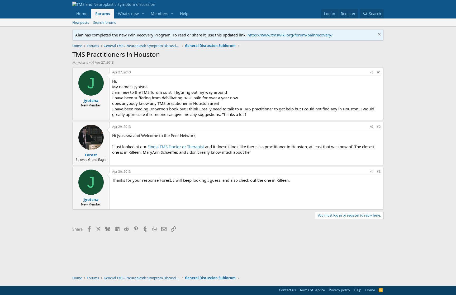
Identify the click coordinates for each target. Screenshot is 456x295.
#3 (379, 171)
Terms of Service (312, 290)
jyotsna (82, 62)
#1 (379, 72)
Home (81, 13)
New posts (80, 22)
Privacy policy (339, 290)
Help (184, 13)
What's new (128, 13)
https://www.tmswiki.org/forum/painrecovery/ (290, 35)
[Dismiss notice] (378, 35)
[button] (143, 13)
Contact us (287, 290)
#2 (379, 126)
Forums (102, 13)
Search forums (104, 22)
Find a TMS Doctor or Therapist (176, 146)
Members (159, 13)
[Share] (371, 72)
